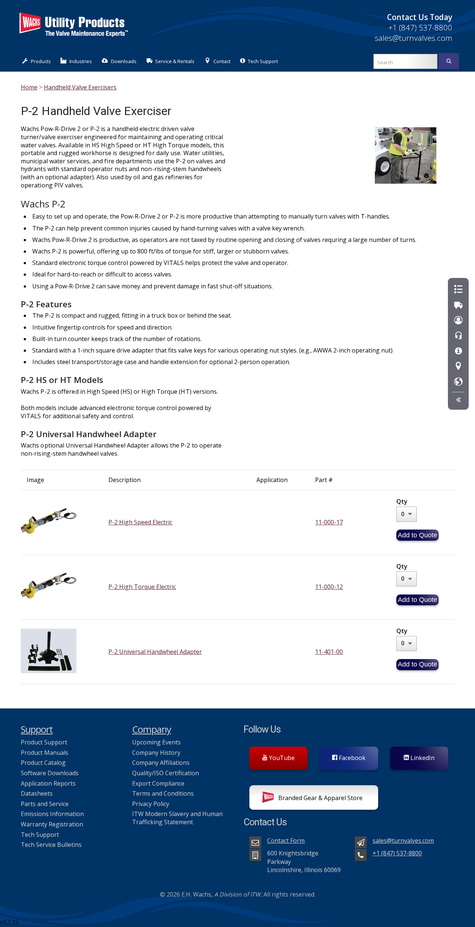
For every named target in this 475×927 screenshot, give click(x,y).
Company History (156, 753)
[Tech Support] (458, 351)
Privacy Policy (150, 804)
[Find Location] (458, 366)
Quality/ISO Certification (165, 773)
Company (151, 729)
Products (41, 61)
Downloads (124, 61)
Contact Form (286, 840)
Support (37, 729)
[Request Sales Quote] (458, 289)
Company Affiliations (161, 763)
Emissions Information (52, 814)
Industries (80, 61)
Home (29, 87)
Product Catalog (43, 763)
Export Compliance (158, 783)
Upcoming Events (156, 742)
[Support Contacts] (458, 335)
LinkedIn (422, 758)
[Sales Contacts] (458, 320)
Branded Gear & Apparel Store (320, 798)
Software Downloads (50, 773)
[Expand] (458, 400)
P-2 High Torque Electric (142, 587)
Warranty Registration (52, 824)
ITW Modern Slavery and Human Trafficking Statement (177, 818)
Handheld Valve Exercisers (80, 87)
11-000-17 (329, 522)
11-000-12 (329, 587)
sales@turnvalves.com (413, 38)
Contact (221, 61)
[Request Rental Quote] (458, 305)
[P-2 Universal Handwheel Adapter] (48, 671)
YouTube (281, 758)
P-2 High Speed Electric (140, 522)
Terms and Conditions (163, 793)
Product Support (44, 742)
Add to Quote (417, 535)
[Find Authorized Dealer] (458, 382)
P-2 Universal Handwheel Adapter (155, 652)
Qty (401, 501)
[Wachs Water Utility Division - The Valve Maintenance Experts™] (73, 41)
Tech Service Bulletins (51, 845)
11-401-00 (329, 652)
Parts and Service (45, 804)
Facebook (351, 758)
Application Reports (48, 783)
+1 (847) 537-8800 (420, 27)
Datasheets (37, 793)
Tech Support (263, 61)
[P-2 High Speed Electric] (48, 541)
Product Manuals (44, 753)
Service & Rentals (174, 61)
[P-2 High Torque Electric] (48, 606)
